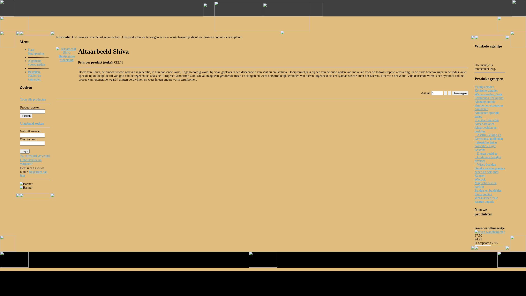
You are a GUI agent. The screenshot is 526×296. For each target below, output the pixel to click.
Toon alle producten (33, 99)
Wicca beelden (485, 164)
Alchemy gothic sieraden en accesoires (489, 103)
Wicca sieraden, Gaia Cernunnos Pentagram (489, 96)
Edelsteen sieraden (487, 120)
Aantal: (426, 93)
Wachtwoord (28, 139)
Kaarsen (480, 175)
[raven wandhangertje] (490, 230)
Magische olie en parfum (486, 184)
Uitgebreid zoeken (32, 123)
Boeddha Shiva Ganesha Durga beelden (486, 146)
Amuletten (481, 109)
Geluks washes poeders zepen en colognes (490, 170)
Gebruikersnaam (30, 131)
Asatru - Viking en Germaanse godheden (489, 136)
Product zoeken (30, 107)
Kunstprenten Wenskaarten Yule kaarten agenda (486, 197)
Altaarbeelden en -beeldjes (486, 129)
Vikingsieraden (484, 87)
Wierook (480, 179)
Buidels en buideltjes (488, 190)
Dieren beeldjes (486, 153)
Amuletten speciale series (487, 114)
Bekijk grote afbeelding (67, 58)
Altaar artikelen (485, 124)
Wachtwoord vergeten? (35, 155)
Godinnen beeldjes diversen (488, 159)
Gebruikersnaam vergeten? (31, 161)
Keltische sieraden (486, 90)
